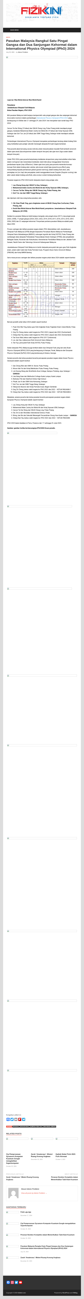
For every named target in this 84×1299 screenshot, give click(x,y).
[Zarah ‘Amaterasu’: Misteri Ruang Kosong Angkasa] (42, 1145)
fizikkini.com (22, 1293)
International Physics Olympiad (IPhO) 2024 (52, 118)
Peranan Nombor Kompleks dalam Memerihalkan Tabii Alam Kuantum (47, 1235)
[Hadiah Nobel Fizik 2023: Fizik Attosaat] (67, 1145)
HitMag (75, 1293)
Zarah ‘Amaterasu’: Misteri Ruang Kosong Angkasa (40, 1257)
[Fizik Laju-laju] (12, 1212)
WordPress (66, 1293)
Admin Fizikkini (23, 52)
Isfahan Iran (24, 1126)
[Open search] (75, 30)
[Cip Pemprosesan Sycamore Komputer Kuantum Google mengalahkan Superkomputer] (17, 1145)
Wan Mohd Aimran (49, 1126)
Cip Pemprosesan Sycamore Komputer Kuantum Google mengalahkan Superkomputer (14, 1158)
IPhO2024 (16, 1126)
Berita (8, 37)
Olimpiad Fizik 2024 (36, 1126)
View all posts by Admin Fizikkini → (34, 1193)
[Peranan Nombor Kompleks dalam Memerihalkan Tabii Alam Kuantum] (12, 1235)
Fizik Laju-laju (25, 1212)
